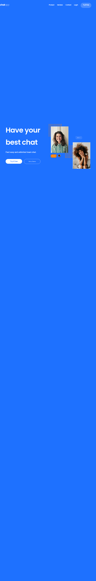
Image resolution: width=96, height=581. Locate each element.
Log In (76, 5)
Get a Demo (32, 161)
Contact (68, 5)
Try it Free (86, 5)
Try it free (14, 161)
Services (60, 5)
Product (51, 5)
